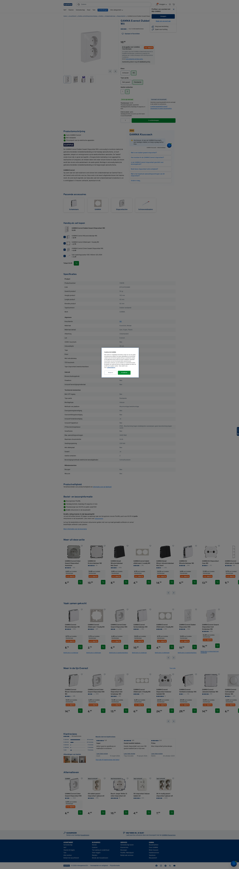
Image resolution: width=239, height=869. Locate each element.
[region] (120, 363)
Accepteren (124, 372)
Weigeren (110, 372)
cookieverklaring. (111, 367)
